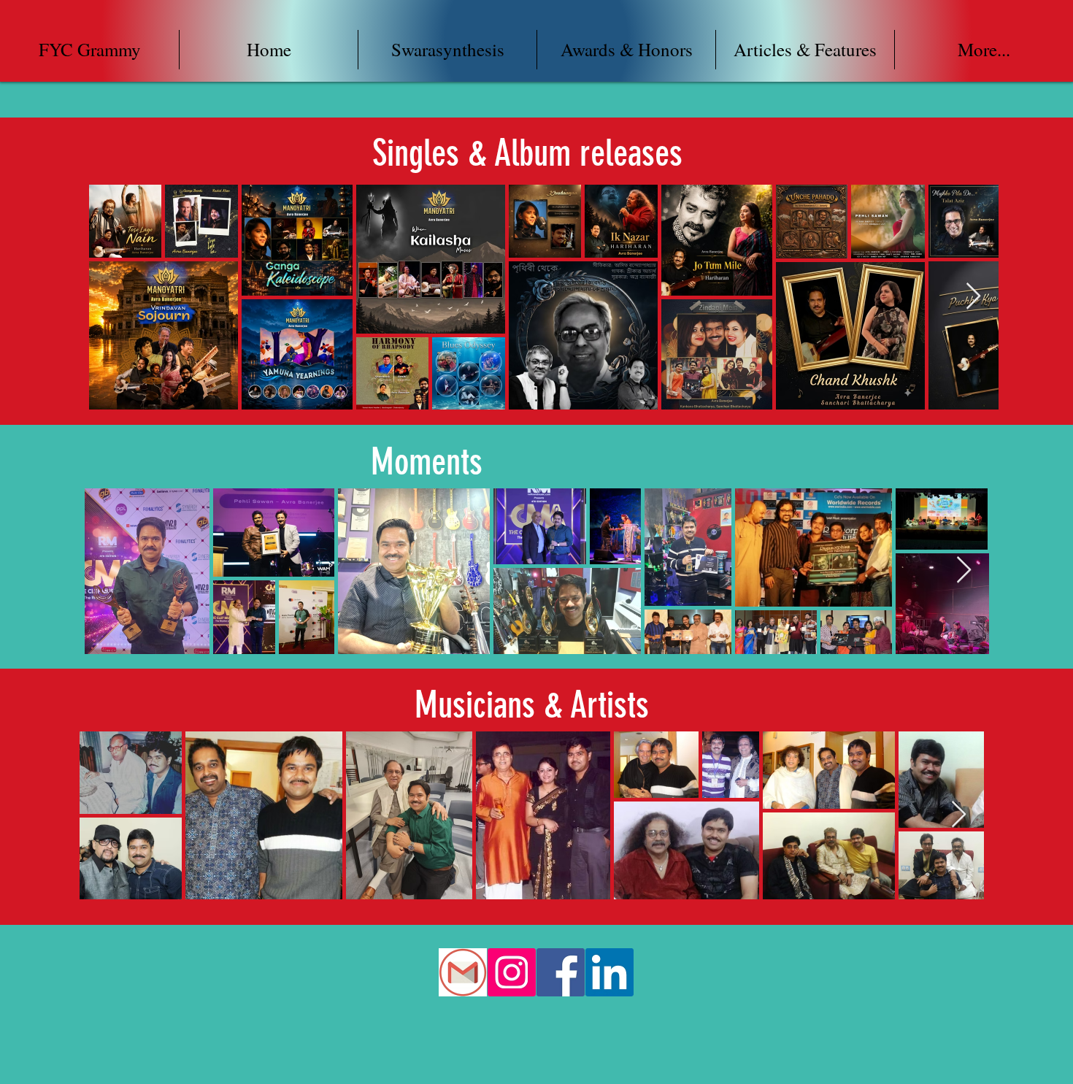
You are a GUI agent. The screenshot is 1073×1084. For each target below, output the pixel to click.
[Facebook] (560, 972)
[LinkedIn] (609, 972)
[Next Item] (973, 296)
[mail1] (463, 972)
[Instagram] (512, 972)
